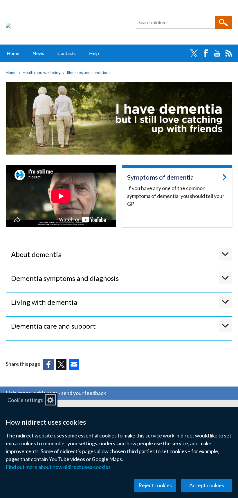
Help (94, 53)
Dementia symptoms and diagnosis (65, 278)
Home (13, 53)
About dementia (36, 254)
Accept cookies (206, 485)
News (38, 53)
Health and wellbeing (42, 72)
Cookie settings (25, 400)
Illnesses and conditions (89, 72)
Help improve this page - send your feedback (56, 393)
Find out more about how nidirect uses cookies (58, 467)
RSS (229, 53)
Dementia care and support (53, 326)
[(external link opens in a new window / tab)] (48, 364)
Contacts (66, 53)
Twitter (194, 53)
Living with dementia (44, 302)
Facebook (205, 53)
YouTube (217, 53)
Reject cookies (155, 485)
